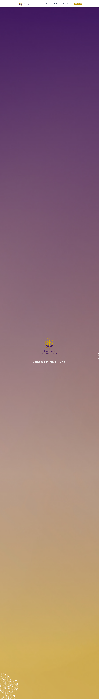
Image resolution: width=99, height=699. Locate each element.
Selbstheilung (41, 3)
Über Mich (56, 3)
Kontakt (62, 3)
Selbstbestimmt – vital (49, 361)
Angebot (48, 3)
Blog (68, 3)
